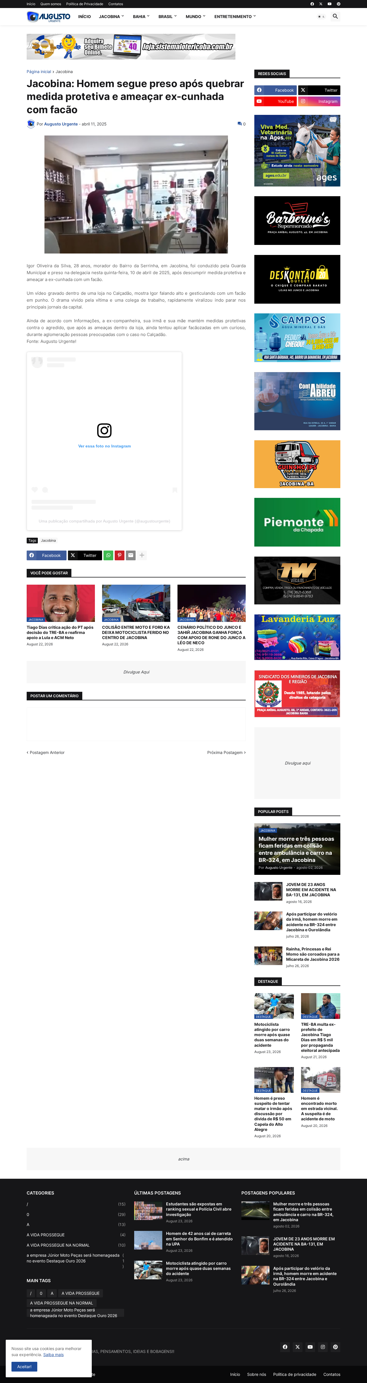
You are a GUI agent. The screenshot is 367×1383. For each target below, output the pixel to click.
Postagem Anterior (47, 752)
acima (183, 1158)
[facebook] (312, 4)
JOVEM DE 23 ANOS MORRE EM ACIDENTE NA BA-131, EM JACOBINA (311, 889)
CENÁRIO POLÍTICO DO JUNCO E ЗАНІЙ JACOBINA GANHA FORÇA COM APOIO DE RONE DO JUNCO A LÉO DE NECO (211, 635)
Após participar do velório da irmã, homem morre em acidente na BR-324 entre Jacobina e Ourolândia (311, 921)
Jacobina (109, 16)
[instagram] (323, 1347)
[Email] (131, 555)
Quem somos (50, 4)
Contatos (115, 4)
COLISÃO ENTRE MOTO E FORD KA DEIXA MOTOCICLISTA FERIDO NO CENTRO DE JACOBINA (136, 632)
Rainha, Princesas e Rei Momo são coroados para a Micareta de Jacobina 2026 (312, 954)
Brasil (166, 16)
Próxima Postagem (225, 752)
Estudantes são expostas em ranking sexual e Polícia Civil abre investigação (198, 1209)
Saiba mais (53, 1354)
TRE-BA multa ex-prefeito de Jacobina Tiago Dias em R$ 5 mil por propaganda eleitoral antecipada (320, 1037)
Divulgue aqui (297, 763)
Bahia (139, 16)
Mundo (193, 16)
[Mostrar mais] (142, 555)
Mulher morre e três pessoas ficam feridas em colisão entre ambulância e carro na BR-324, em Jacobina (303, 1211)
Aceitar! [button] (24, 1366)
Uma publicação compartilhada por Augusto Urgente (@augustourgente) (104, 521)
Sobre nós (256, 1374)
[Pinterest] (119, 555)
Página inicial (39, 72)
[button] (321, 16)
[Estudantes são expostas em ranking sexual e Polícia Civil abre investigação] (148, 1210)
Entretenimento (233, 16)
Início (31, 4)
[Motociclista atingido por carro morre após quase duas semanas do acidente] (148, 1270)
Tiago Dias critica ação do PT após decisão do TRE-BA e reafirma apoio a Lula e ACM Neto (60, 632)
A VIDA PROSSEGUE (76, 1234)
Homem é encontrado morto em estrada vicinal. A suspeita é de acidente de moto (319, 1108)
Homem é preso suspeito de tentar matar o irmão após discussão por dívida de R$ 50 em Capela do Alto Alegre (273, 1114)
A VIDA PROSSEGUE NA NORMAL (76, 1245)
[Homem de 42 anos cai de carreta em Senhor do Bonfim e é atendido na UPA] (148, 1240)
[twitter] (321, 4)
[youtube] (330, 4)
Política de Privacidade (84, 4)
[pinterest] (338, 4)
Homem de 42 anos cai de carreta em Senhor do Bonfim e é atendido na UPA (199, 1238)
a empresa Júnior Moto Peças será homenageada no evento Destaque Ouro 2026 (75, 1261)
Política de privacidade (294, 1374)
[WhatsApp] (108, 555)
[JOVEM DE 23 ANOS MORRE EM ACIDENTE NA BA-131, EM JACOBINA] (268, 891)
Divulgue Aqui (136, 671)
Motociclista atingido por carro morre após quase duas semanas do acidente (272, 1035)
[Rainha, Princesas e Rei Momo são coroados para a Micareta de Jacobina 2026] (268, 955)
